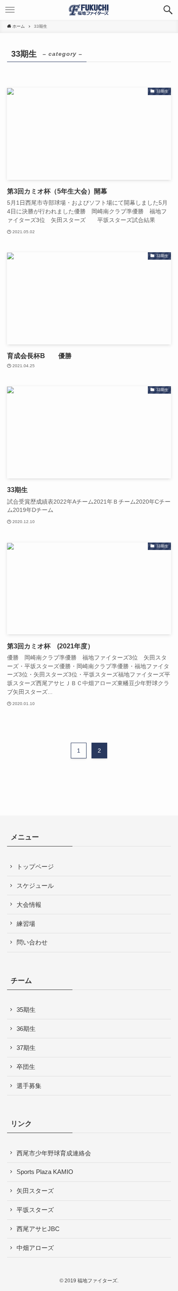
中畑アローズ (35, 1247)
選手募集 (29, 1085)
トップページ (35, 866)
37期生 (26, 1047)
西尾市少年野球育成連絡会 (54, 1153)
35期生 (26, 1009)
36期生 (26, 1028)
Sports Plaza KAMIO (45, 1171)
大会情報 (29, 904)
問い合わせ (32, 942)
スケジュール (35, 885)
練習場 (26, 923)
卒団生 (26, 1066)
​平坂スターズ (35, 1209)
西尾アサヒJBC (38, 1228)
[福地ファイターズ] (89, 10)
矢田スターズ (35, 1190)
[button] (168, 10)
